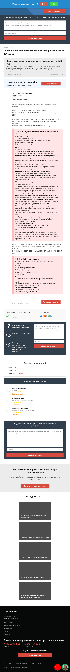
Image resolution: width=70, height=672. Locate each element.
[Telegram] (51, 316)
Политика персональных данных (15, 667)
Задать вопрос (54, 11)
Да (54, 4)
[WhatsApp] (49, 316)
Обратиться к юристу (48, 346)
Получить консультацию (35, 486)
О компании (8, 628)
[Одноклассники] (44, 316)
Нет (44, 4)
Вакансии (7, 635)
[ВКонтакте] (41, 316)
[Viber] (46, 316)
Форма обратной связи (12, 625)
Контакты (7, 632)
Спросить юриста (51, 302)
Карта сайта (36, 663)
